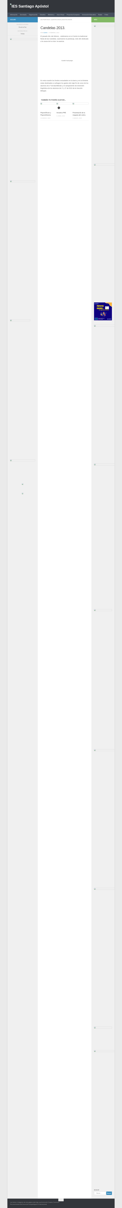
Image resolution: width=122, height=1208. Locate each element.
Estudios (42, 14)
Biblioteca (51, 14)
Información (13, 14)
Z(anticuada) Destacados (61, 19)
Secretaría (23, 14)
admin (45, 32)
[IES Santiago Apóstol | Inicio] (29, 6)
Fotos (106, 14)
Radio (100, 14)
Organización (33, 14)
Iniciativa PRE (61, 113)
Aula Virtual (60, 14)
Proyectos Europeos (73, 14)
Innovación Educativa (89, 14)
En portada (45, 19)
